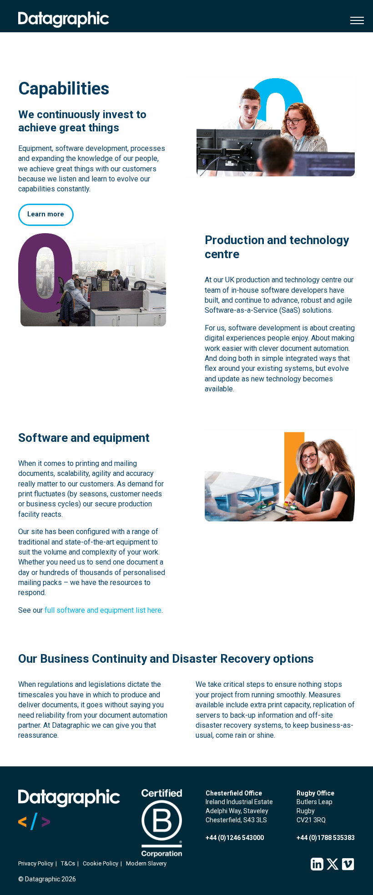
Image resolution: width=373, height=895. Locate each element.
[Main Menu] (355, 20)
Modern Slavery (146, 863)
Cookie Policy (100, 863)
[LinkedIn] (317, 864)
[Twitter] (332, 864)
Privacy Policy (35, 863)
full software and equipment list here (103, 610)
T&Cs (68, 863)
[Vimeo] (348, 864)
